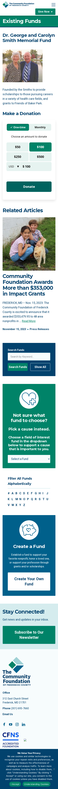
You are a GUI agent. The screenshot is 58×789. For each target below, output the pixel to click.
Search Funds (16, 350)
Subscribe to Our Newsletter (29, 635)
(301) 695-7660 (20, 708)
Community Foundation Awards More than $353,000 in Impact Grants (28, 285)
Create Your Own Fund (29, 581)
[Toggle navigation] (53, 4)
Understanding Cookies (36, 784)
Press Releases (39, 329)
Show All (40, 367)
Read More (29, 321)
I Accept (15, 784)
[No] (54, 769)
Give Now (43, 11)
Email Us (8, 714)
